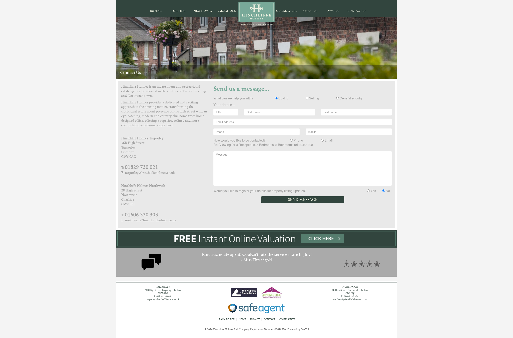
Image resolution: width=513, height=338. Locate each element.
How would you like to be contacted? (239, 140)
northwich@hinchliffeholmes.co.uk (350, 299)
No (387, 191)
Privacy (255, 319)
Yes (373, 191)
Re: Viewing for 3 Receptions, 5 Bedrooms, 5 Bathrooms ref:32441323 (263, 145)
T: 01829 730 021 (162, 296)
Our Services (286, 11)
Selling (179, 11)
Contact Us (356, 11)
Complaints (287, 319)
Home (242, 319)
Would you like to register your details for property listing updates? (260, 191)
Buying (156, 11)
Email (328, 140)
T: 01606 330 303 (349, 296)
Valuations (226, 11)
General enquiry (351, 98)
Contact (269, 319)
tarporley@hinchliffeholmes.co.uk (162, 299)
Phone (298, 140)
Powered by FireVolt (298, 329)
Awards (333, 11)
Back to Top (227, 319)
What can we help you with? (233, 98)
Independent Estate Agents (256, 24)
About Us (310, 11)
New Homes (203, 11)
